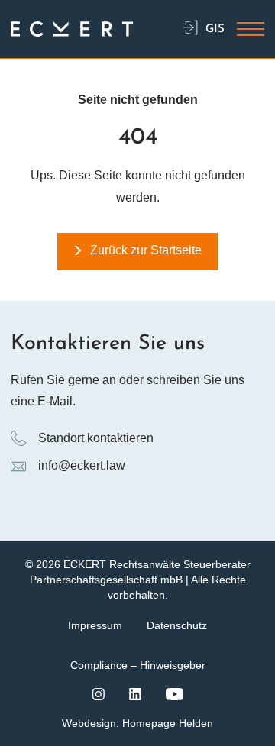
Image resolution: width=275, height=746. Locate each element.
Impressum (95, 625)
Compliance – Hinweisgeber (137, 665)
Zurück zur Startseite (146, 250)
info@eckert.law (81, 465)
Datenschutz (177, 625)
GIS (215, 29)
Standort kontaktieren (96, 437)
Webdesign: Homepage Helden (137, 723)
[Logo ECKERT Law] (72, 29)
